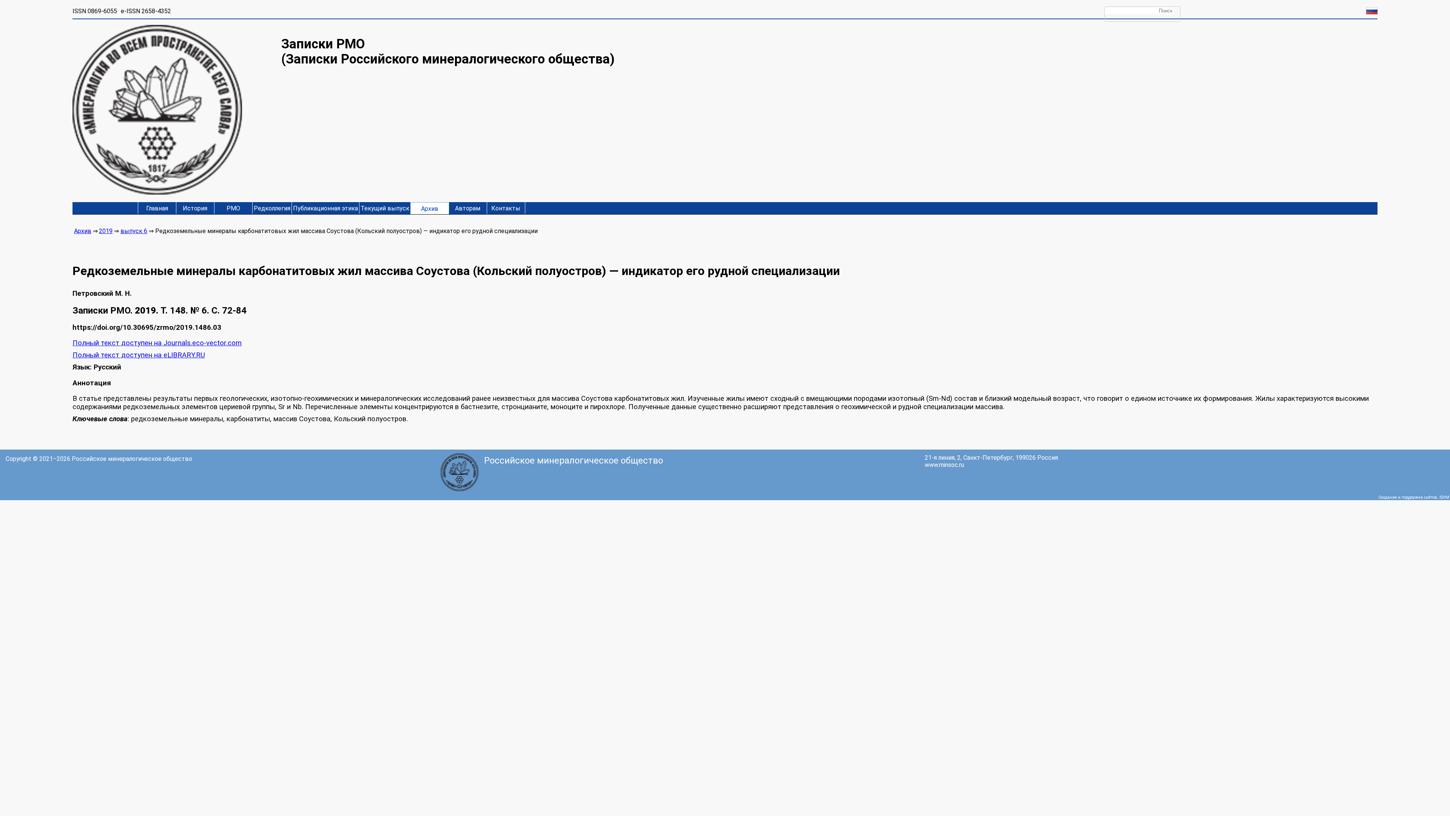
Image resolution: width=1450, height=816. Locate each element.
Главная (157, 208)
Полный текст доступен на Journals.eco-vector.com (157, 343)
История (195, 208)
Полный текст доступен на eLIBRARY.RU (138, 355)
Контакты (505, 208)
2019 (106, 231)
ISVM (1444, 497)
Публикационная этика (325, 208)
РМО (233, 208)
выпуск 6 (133, 231)
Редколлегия (272, 208)
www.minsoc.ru (944, 464)
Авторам (467, 208)
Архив (429, 208)
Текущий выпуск (385, 208)
